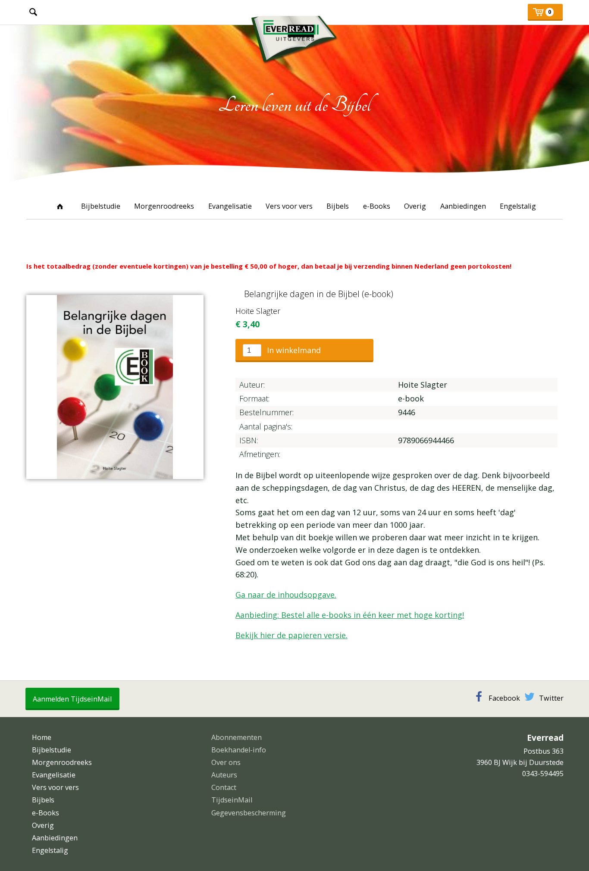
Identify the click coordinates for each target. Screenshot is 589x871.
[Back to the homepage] (294, 36)
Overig (415, 206)
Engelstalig (518, 206)
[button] (304, 350)
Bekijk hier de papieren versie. (291, 635)
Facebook (504, 698)
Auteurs (224, 775)
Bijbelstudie (100, 206)
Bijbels (337, 206)
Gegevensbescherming (248, 813)
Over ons (226, 762)
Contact (223, 787)
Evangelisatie (230, 206)
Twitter (551, 698)
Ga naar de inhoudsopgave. (285, 594)
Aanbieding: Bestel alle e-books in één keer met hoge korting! (349, 615)
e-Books (376, 206)
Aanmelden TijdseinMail (72, 699)
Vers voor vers (289, 206)
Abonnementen (236, 737)
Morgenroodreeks (164, 206)
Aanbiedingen (463, 206)
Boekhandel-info (238, 750)
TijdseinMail (231, 800)
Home (60, 206)
